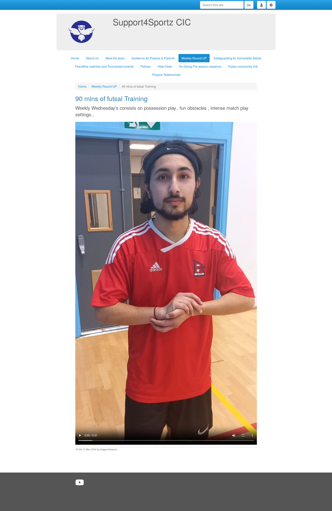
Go (249, 5)
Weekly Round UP (194, 58)
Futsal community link (243, 66)
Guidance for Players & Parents (153, 58)
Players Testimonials (166, 74)
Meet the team (115, 58)
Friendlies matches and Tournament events (104, 66)
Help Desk (165, 66)
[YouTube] (79, 482)
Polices (145, 66)
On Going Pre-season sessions (200, 66)
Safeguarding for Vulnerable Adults (237, 58)
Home (75, 58)
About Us (92, 58)
